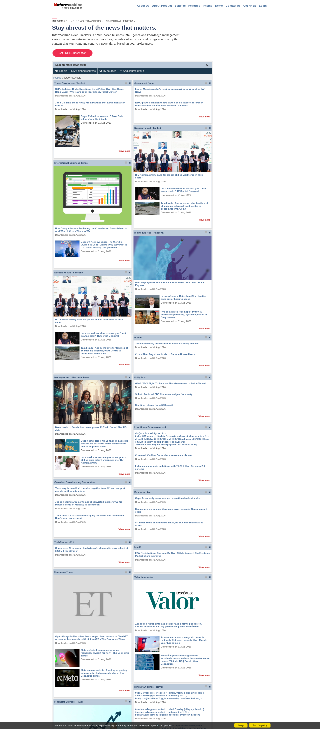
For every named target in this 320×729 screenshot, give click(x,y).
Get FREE (249, 5)
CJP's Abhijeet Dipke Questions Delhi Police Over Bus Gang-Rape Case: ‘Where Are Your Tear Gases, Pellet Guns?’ (89, 90)
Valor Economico (144, 577)
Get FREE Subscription (72, 53)
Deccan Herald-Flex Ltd (147, 128)
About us (143, 5)
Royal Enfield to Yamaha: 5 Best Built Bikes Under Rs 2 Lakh (102, 117)
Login (263, 5)
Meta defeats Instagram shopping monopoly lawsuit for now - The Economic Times (105, 653)
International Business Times (71, 163)
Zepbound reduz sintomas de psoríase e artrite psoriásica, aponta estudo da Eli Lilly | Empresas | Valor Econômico (168, 625)
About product (162, 5)
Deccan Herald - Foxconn (68, 272)
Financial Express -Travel (68, 701)
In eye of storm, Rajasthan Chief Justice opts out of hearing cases (183, 297)
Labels (63, 71)
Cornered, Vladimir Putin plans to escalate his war (163, 455)
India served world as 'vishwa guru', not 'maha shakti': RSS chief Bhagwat (183, 190)
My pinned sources (84, 71)
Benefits (180, 5)
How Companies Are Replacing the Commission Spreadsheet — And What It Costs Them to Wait (91, 230)
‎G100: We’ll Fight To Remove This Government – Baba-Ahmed (170, 383)
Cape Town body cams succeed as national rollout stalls (167, 498)
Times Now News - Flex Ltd (69, 83)
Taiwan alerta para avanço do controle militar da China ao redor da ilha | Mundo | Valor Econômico (184, 640)
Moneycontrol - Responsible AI (72, 377)
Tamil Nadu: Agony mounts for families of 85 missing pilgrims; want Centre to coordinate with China (184, 206)
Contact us (233, 5)
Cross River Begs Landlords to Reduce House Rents (165, 354)
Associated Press (144, 83)
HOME (57, 77)
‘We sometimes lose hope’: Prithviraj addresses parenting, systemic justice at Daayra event (184, 314)
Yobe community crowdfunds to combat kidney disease (166, 343)
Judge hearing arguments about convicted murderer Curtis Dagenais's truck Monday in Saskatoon (88, 503)
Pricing (207, 5)
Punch (138, 337)
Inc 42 (137, 547)
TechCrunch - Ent (64, 542)
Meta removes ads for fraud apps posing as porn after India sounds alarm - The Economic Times (104, 673)
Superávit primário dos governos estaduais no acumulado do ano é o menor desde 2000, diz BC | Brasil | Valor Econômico (185, 659)
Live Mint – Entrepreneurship (150, 427)
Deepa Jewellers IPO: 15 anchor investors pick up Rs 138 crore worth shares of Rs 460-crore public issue (104, 443)
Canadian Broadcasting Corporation (75, 482)
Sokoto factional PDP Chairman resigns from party (163, 394)
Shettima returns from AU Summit (154, 405)
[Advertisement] (242, 69)
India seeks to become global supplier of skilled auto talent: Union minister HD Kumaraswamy (104, 460)
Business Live (142, 492)
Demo (219, 5)
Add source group (133, 71)
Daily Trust (140, 377)
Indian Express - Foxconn (149, 232)
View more (124, 151)
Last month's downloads (70, 64)
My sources (109, 71)
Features (194, 5)
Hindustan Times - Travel (148, 686)
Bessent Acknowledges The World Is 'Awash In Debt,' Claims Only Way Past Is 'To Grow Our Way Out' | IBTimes (104, 245)
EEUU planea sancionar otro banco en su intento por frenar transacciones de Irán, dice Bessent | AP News (169, 104)
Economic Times (63, 572)
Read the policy (259, 725)
